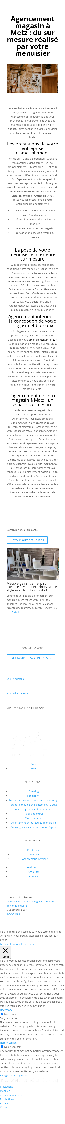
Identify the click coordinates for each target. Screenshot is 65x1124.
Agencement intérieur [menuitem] (12, 1095)
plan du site (13, 901)
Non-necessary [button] (8, 1042)
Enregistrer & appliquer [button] (14, 1075)
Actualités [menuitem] (5, 1103)
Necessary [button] (6, 1010)
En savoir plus (29, 944)
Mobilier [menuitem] (5, 1090)
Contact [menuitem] (4, 1107)
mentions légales (33, 901)
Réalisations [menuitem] (7, 1099)
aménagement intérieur (42, 339)
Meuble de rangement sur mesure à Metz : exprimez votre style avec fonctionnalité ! (32, 586)
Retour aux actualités (27, 540)
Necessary (10, 1014)
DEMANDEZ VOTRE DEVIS (30, 658)
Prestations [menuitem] (6, 1086)
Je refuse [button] (15, 944)
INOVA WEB (13, 913)
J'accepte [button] (5, 944)
